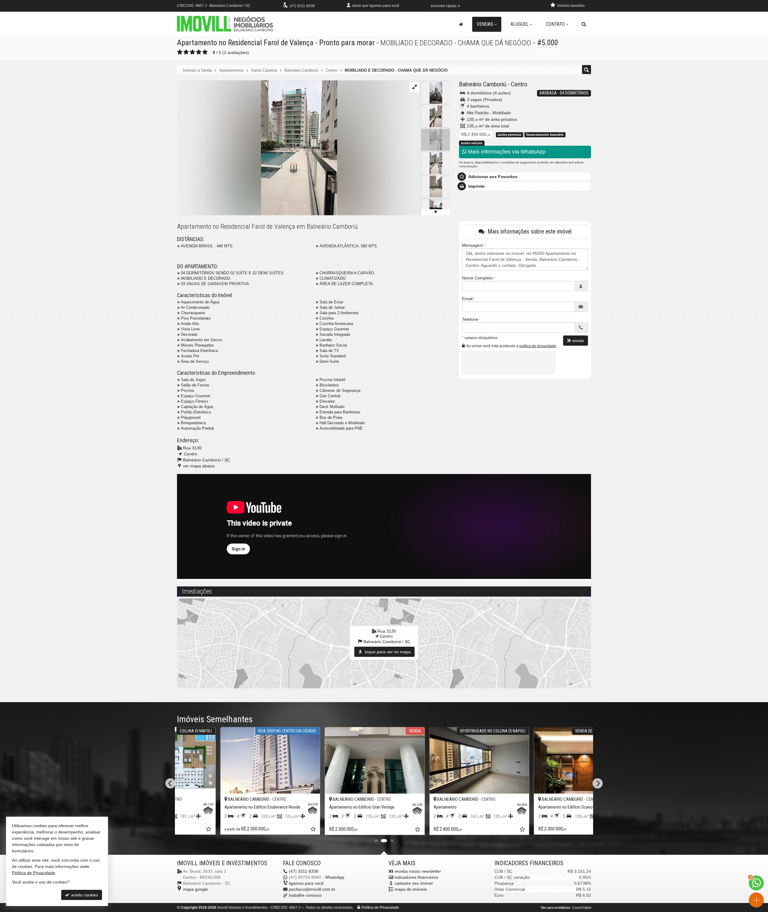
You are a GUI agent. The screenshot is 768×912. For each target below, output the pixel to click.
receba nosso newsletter (417, 871)
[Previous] (170, 783)
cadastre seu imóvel (413, 883)
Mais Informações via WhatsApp (505, 152)
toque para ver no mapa (387, 651)
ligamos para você (306, 883)
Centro (519, 84)
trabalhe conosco (305, 895)
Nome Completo (477, 278)
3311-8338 (302, 6)
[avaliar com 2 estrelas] (186, 52)
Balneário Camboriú (482, 84)
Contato (555, 24)
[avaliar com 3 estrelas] (192, 52)
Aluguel (520, 24)
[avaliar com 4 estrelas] (199, 52)
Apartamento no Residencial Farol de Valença (245, 42)
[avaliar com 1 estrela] (180, 52)
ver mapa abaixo (199, 465)
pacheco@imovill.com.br (312, 889)
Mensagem (472, 245)
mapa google (195, 889)
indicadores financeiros (416, 877)
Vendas (485, 24)
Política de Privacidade (380, 907)
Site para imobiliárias (555, 907)
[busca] (584, 24)
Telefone (470, 319)
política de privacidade (537, 346)
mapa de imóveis (410, 889)
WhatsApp (334, 877)
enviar (578, 340)
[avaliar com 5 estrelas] (205, 52)
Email (467, 298)
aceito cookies (84, 895)
